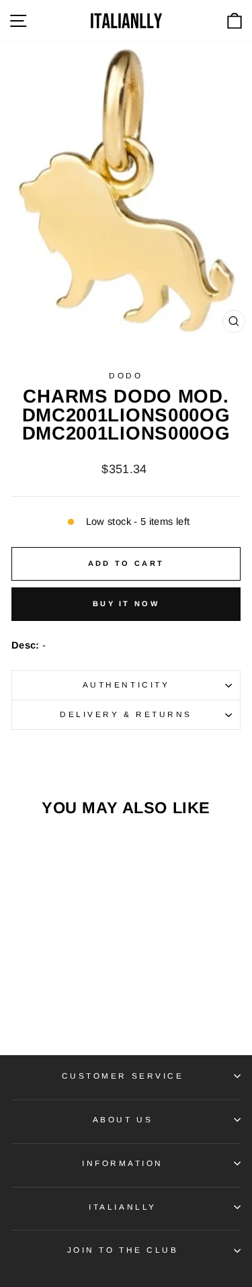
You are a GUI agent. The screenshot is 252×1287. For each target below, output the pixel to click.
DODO (125, 375)
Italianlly (122, 1206)
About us (123, 1119)
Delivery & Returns (126, 714)
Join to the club (123, 1249)
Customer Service (123, 1075)
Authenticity (126, 684)
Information (122, 1163)
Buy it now (126, 603)
